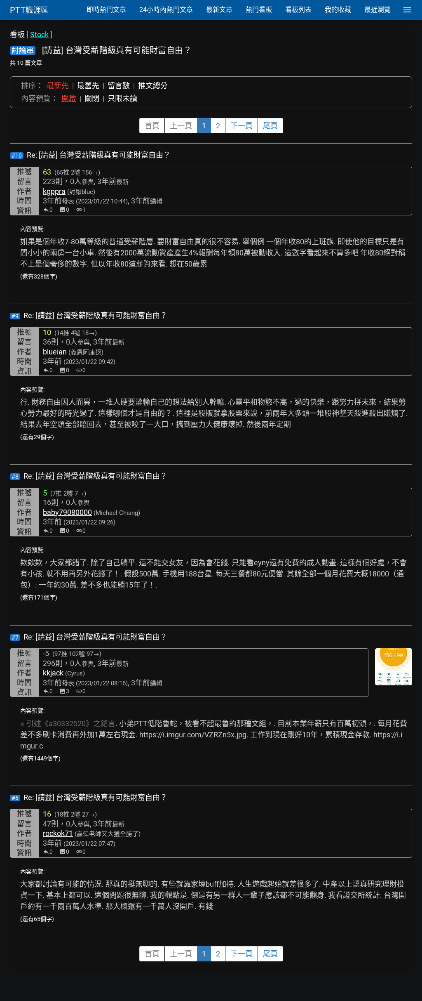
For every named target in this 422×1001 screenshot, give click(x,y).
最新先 (58, 85)
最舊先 (88, 85)
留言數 (119, 85)
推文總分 (153, 85)
